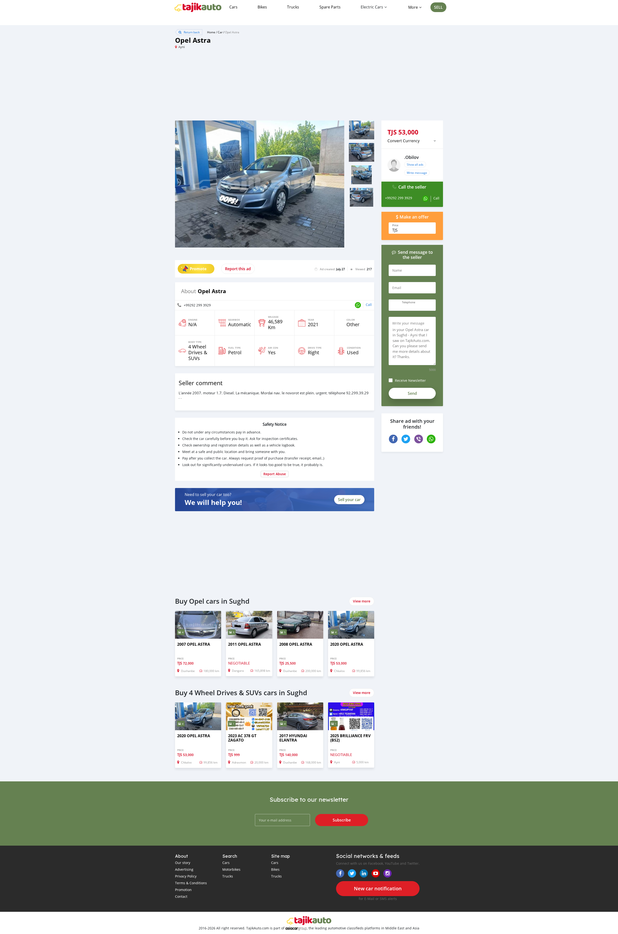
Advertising (184, 869)
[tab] (412, 141)
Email (396, 287)
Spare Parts (330, 7)
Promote (198, 268)
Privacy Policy (186, 876)
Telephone (408, 302)
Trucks (293, 7)
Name (397, 270)
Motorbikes (231, 869)
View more (361, 601)
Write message (417, 173)
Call (369, 304)
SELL (438, 7)
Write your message (408, 323)
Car (220, 32)
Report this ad (238, 268)
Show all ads (415, 164)
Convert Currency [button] (403, 140)
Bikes (262, 7)
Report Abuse (274, 474)
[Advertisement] (242, 86)
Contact (181, 896)
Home (211, 32)
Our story (182, 862)
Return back (191, 32)
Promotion (183, 889)
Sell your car (349, 499)
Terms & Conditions (191, 883)
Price (395, 225)
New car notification (378, 888)
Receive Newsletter (410, 380)
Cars (233, 7)
